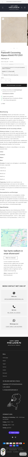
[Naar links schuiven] (11, 48)
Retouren (5, 376)
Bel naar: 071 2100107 (14, 312)
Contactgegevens (23, 451)
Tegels (4, 363)
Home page (5, 357)
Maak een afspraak (11, 257)
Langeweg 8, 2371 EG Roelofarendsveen (12, 384)
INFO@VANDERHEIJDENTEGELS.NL (14, 299)
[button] (2, 7)
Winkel (4, 360)
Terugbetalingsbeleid (13, 449)
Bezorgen (5, 373)
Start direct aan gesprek (14, 326)
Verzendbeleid (15, 451)
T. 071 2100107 (6, 387)
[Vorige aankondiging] (2, 1)
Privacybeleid (20, 449)
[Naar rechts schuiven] (16, 48)
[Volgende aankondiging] (25, 1)
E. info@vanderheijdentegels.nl (10, 389)
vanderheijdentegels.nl (13, 448)
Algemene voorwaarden (7, 451)
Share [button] (3, 103)
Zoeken (4, 370)
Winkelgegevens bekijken (8, 93)
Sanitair (4, 366)
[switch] (3, 454)
